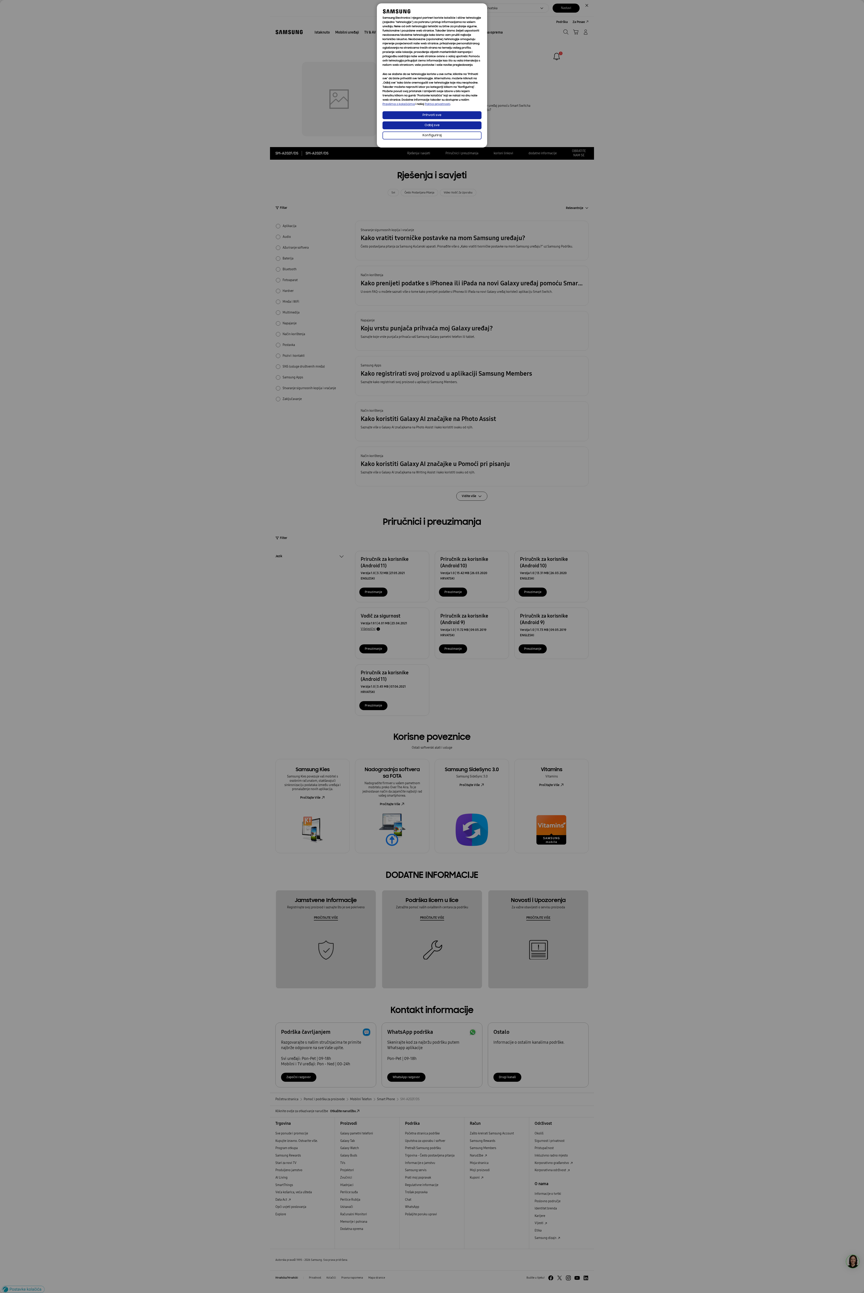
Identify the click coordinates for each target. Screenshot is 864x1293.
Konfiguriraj (432, 135)
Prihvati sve (432, 115)
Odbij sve (432, 125)
